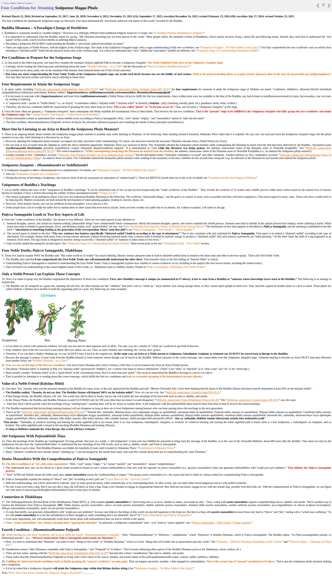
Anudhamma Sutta (84, 553)
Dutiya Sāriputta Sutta (143, 89)
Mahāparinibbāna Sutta (61, 412)
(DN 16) (79, 412)
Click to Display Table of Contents (17, 3)
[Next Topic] (328, 6)
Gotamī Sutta (259, 400)
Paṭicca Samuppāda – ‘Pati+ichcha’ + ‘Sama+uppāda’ (163, 229)
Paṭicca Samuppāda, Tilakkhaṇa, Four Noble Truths (175, 266)
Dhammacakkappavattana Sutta (23, 151)
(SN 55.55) (90, 89)
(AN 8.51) (273, 400)
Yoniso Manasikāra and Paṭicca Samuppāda (166, 515)
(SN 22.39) (101, 553)
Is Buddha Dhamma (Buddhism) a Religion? (179, 32)
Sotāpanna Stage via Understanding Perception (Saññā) (227, 50)
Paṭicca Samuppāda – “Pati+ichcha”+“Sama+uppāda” (221, 522)
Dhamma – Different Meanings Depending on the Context (249, 541)
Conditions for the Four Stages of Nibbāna (232, 177)
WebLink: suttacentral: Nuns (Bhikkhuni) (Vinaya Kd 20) (187, 400)
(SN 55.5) (162, 89)
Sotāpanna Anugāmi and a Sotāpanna (37, 173)
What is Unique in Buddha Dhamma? (168, 66)
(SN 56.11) (47, 151)
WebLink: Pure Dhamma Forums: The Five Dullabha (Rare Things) (96, 154)
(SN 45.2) (213, 392)
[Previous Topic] (317, 6)
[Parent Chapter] (323, 6)
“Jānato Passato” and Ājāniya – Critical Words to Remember (65, 114)
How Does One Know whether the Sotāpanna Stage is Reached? (45, 572)
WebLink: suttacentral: (48, 89)
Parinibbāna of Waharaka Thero (156, 448)
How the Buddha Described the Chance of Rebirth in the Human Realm (163, 226)
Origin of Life (108, 192)
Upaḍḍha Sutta (199, 392)
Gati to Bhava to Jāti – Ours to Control (127, 479)
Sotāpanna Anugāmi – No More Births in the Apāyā (229, 47)
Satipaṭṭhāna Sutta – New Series (181, 243)
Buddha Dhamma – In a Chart (104, 66)
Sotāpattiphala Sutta (72, 89)
